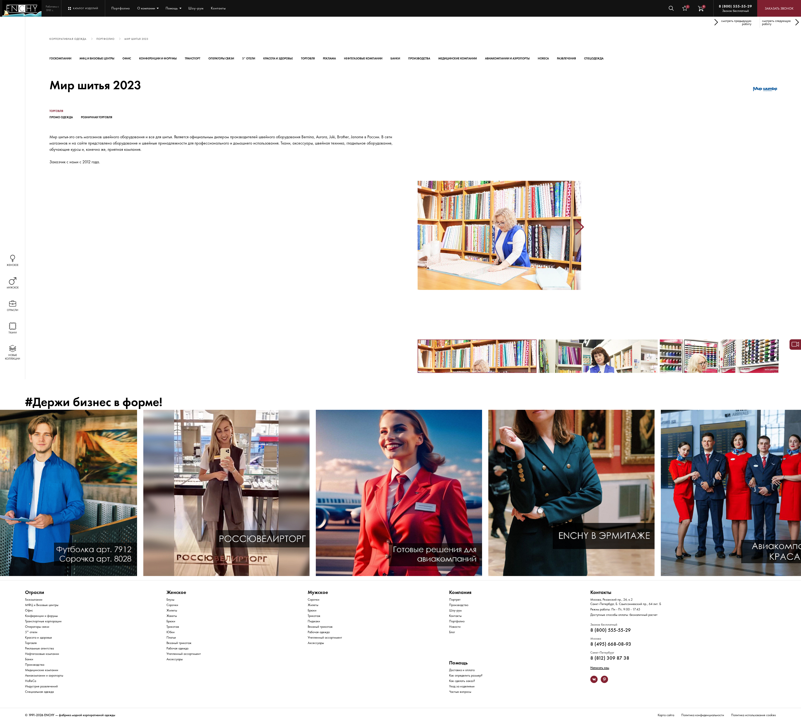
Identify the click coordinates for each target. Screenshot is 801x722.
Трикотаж (172, 626)
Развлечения (566, 58)
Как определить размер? (465, 675)
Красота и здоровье (278, 58)
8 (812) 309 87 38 (609, 658)
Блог (452, 632)
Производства (419, 58)
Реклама (329, 58)
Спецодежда (593, 58)
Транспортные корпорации (43, 621)
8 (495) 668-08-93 (610, 644)
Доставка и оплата (462, 670)
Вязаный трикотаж (178, 643)
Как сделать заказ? (462, 681)
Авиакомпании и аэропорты (507, 58)
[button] (419, 227)
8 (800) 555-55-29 (735, 6)
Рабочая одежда (177, 648)
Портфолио (120, 8)
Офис (126, 58)
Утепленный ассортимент (183, 654)
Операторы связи (221, 58)
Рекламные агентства (39, 648)
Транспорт (192, 58)
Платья (171, 637)
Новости (455, 626)
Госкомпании (60, 58)
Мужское (318, 592)
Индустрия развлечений (41, 686)
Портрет (455, 599)
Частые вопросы (460, 691)
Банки (395, 58)
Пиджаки (314, 621)
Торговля (308, 58)
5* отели (248, 58)
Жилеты (171, 610)
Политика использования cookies (753, 715)
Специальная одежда (39, 691)
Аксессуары (174, 659)
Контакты (218, 8)
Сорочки (172, 605)
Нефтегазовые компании (363, 58)
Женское (176, 592)
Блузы (170, 599)
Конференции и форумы (158, 58)
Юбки (170, 632)
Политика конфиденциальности (702, 715)
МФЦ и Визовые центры (96, 58)
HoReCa (543, 58)
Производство (458, 605)
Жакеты (171, 616)
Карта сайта (666, 715)
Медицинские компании (457, 58)
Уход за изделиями (462, 686)
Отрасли (34, 592)
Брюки (170, 621)
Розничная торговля (96, 117)
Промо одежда (61, 117)
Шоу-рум (196, 8)
